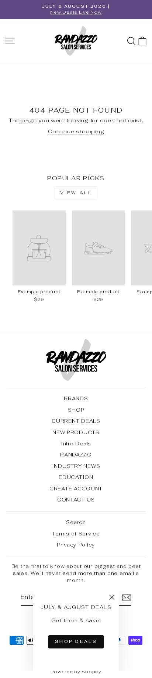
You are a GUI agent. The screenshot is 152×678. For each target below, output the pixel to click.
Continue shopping (76, 131)
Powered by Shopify (76, 672)
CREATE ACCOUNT (76, 488)
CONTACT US (76, 499)
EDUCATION (76, 477)
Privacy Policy (76, 544)
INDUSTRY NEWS (76, 466)
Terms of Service (76, 533)
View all (76, 193)
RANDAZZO (76, 454)
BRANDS (76, 398)
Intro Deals (76, 443)
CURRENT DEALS (76, 421)
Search (76, 522)
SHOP (76, 410)
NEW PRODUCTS (76, 432)
